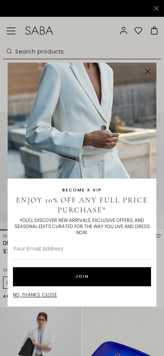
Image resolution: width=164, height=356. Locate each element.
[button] (148, 71)
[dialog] (82, 178)
